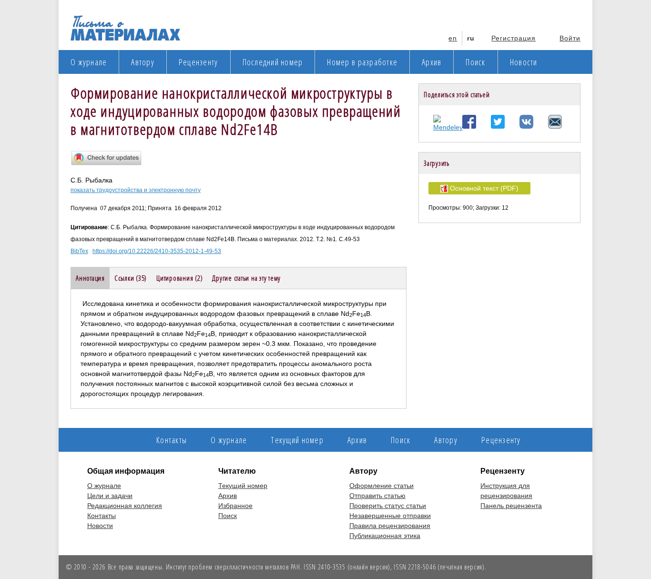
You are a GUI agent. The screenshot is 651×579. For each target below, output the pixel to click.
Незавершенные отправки (390, 515)
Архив (431, 62)
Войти (569, 38)
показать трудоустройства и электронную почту (136, 190)
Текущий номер (297, 440)
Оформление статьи (381, 485)
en (452, 38)
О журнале (89, 62)
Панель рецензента (511, 505)
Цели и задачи (109, 495)
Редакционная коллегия (124, 505)
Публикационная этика (384, 535)
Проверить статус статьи (387, 505)
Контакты (171, 440)
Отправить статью (377, 495)
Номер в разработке (362, 62)
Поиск (475, 62)
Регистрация (513, 38)
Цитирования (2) (179, 278)
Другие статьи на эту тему (246, 278)
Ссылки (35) (130, 278)
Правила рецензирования (389, 525)
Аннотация (90, 278)
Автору (142, 62)
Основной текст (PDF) (483, 188)
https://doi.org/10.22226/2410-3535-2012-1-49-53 (156, 251)
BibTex (79, 251)
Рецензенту (198, 62)
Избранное (235, 505)
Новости (524, 62)
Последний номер (273, 62)
